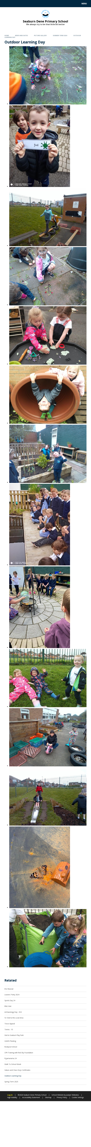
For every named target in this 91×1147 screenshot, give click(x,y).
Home (7, 35)
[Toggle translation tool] (11, 3)
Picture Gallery (40, 35)
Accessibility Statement (31, 1097)
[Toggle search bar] (5, 3)
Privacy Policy (62, 1097)
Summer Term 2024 (60, 35)
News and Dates (21, 35)
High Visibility (12, 1097)
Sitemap (48, 1097)
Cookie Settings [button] (78, 1097)
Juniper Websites (72, 1095)
